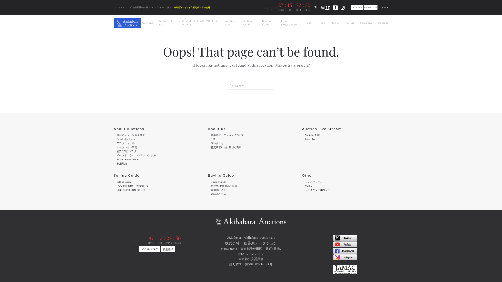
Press (321, 23)
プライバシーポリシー (317, 190)
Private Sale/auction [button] (289, 23)
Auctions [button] (147, 23)
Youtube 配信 (312, 135)
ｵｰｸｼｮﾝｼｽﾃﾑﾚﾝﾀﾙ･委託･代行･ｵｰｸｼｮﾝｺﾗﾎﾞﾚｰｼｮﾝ (199, 23)
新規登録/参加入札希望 (224, 186)
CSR (309, 23)
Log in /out (357, 7)
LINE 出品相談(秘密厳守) (131, 190)
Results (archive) (126, 139)
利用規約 (122, 163)
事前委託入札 (218, 190)
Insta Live (310, 139)
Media (335, 23)
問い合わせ (217, 143)
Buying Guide (266, 23)
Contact (383, 23)
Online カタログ (166, 23)
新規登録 (168, 249)
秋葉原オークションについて (227, 135)
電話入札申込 (218, 194)
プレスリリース (314, 182)
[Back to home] (128, 23)
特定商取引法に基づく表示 (226, 147)
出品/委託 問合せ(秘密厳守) (132, 186)
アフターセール (126, 143)
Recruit (349, 23)
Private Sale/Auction (128, 159)
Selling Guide (247, 23)
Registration (370, 7)
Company (366, 23)
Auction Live (230, 23)
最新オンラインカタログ (131, 135)
